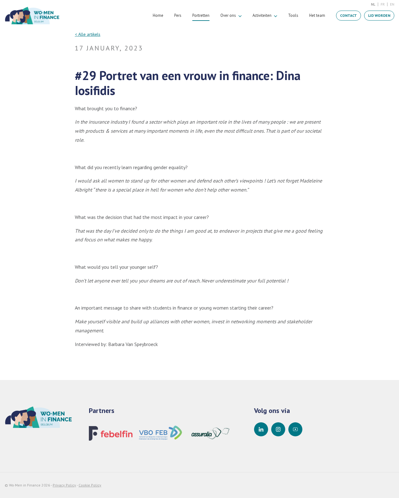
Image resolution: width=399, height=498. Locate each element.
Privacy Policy (64, 485)
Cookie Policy (90, 485)
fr (383, 4)
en (392, 4)
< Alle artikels (87, 34)
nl (373, 4)
